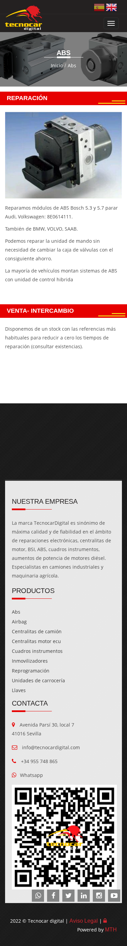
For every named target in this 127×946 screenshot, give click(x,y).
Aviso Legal (83, 921)
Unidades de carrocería (38, 680)
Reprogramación (30, 670)
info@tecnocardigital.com (51, 747)
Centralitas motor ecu (36, 641)
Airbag (19, 621)
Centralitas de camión (37, 631)
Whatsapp (31, 775)
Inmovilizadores (30, 661)
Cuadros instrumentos (37, 651)
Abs (72, 65)
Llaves (19, 690)
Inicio (57, 65)
